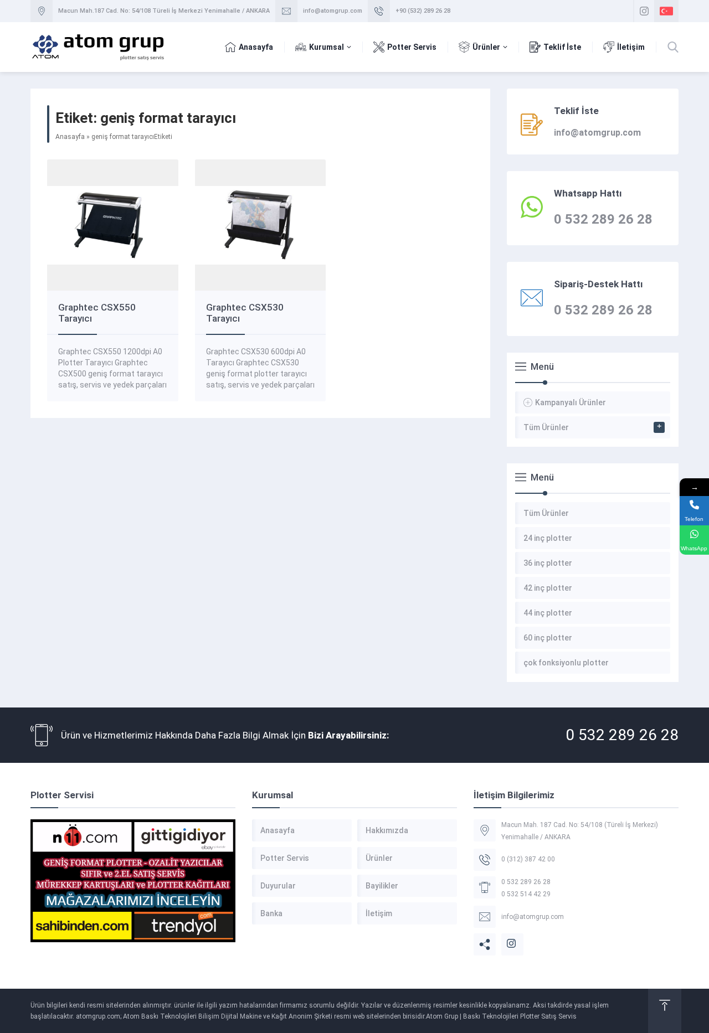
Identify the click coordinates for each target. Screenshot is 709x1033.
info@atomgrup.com (332, 10)
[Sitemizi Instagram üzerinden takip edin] (644, 11)
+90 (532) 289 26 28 (422, 10)
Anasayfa (70, 137)
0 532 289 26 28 (622, 735)
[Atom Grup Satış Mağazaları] (132, 880)
